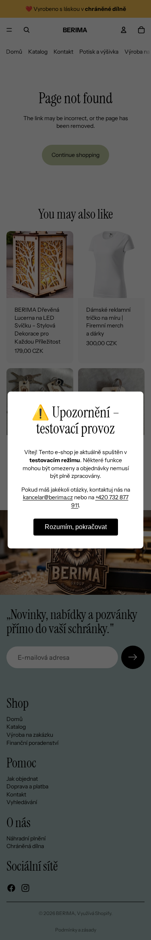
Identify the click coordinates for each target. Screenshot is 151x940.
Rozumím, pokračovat (76, 526)
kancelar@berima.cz (48, 497)
